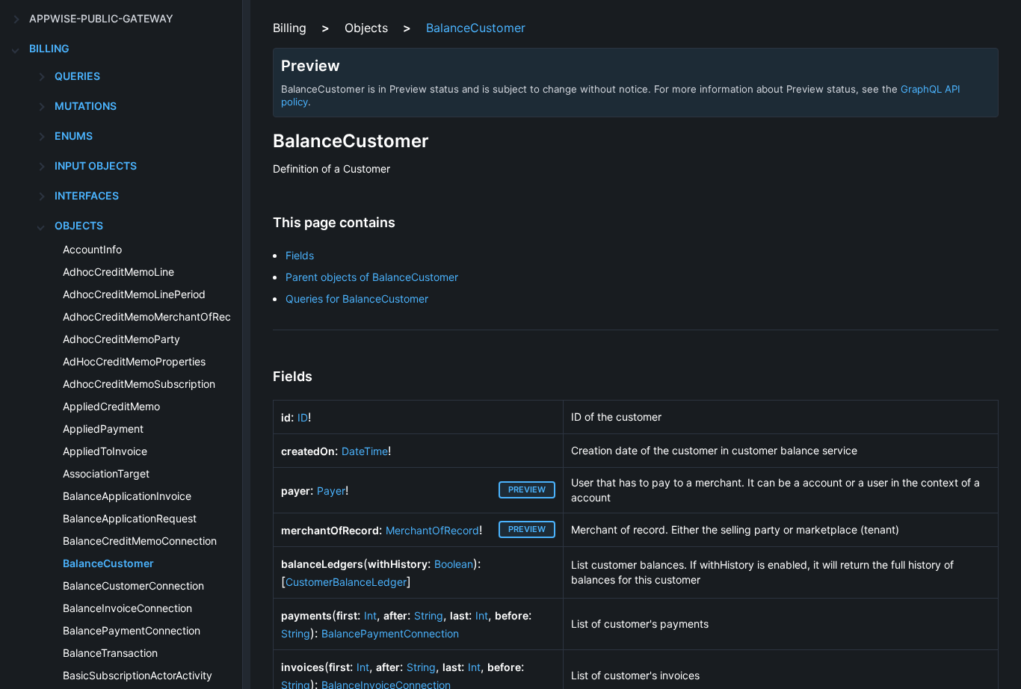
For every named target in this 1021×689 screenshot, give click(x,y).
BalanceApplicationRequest (130, 518)
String (428, 615)
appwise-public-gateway (101, 18)
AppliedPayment (103, 428)
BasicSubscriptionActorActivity (137, 675)
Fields (300, 255)
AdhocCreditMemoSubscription (139, 383)
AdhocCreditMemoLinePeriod (134, 294)
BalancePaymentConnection (131, 630)
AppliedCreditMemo (111, 406)
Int (370, 615)
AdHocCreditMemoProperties (134, 361)
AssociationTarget (106, 473)
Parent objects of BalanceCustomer (372, 277)
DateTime (365, 451)
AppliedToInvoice (105, 451)
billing (49, 48)
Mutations (86, 105)
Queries (77, 75)
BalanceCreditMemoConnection (140, 540)
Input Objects (96, 165)
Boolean (453, 563)
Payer (331, 490)
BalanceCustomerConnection (133, 585)
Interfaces (87, 195)
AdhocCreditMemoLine (118, 271)
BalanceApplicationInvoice (127, 495)
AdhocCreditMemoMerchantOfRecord (155, 316)
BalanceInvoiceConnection (127, 608)
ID (302, 417)
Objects (79, 225)
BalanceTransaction (110, 652)
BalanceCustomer (108, 563)
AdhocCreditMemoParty (121, 339)
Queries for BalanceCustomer (357, 298)
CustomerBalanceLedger (346, 581)
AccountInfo (92, 249)
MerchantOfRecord (432, 530)
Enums (74, 135)
